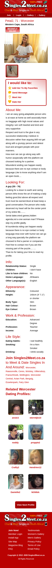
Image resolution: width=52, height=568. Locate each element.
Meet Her (16, 97)
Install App (13, 537)
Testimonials (34, 530)
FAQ (10, 549)
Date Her (16, 102)
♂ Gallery (41, 15)
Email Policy (34, 549)
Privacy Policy (34, 541)
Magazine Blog (15, 545)
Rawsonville (11, 371)
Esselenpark (12, 382)
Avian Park (19, 378)
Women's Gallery (36, 534)
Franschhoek (12, 375)
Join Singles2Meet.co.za (25, 358)
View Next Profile (25, 505)
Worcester (30, 367)
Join (9, 15)
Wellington (24, 375)
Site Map (12, 541)
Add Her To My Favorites (25, 88)
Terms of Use (34, 545)
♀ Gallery (29, 15)
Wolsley (29, 371)
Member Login (15, 534)
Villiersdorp (39, 371)
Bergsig (29, 378)
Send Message (19, 92)
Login (18, 15)
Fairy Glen (24, 382)
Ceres (21, 371)
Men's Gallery (34, 537)
